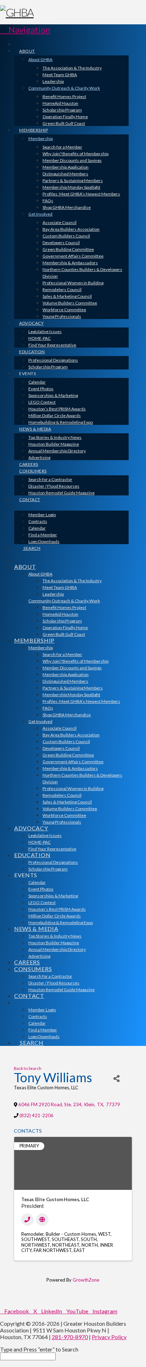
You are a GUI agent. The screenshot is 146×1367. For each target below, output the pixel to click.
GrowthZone (86, 1280)
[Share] (116, 1078)
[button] (25, 29)
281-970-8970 (70, 1336)
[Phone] (27, 1220)
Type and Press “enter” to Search (39, 1349)
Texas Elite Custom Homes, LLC (55, 1199)
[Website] (42, 1220)
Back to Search (27, 1068)
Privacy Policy (109, 1336)
